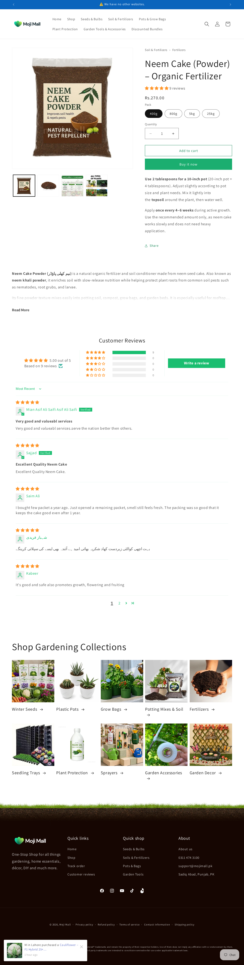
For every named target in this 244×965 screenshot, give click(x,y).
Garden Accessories (163, 772)
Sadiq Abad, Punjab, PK (196, 874)
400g (154, 113)
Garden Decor (203, 772)
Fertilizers (179, 50)
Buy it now (188, 164)
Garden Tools (133, 874)
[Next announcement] (230, 4)
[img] (27, 402)
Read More (20, 309)
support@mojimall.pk (195, 866)
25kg (211, 113)
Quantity (151, 124)
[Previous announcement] (13, 4)
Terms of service (129, 924)
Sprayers (109, 772)
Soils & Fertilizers (136, 857)
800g (173, 113)
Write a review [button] (196, 363)
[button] (207, 24)
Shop (71, 857)
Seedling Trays (26, 772)
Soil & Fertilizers (156, 50)
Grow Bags (111, 709)
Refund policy (106, 924)
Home (71, 849)
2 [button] (119, 603)
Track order (76, 866)
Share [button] (154, 245)
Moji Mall (65, 924)
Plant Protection (72, 772)
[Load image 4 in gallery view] (97, 186)
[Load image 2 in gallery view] (48, 186)
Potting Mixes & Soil (164, 709)
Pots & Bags (132, 866)
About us (185, 849)
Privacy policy (84, 924)
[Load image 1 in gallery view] (24, 186)
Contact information (157, 924)
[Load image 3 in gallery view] (72, 186)
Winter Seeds (25, 709)
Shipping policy (184, 924)
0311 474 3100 (188, 857)
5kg (192, 113)
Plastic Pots (68, 709)
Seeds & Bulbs (134, 849)
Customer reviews (81, 874)
